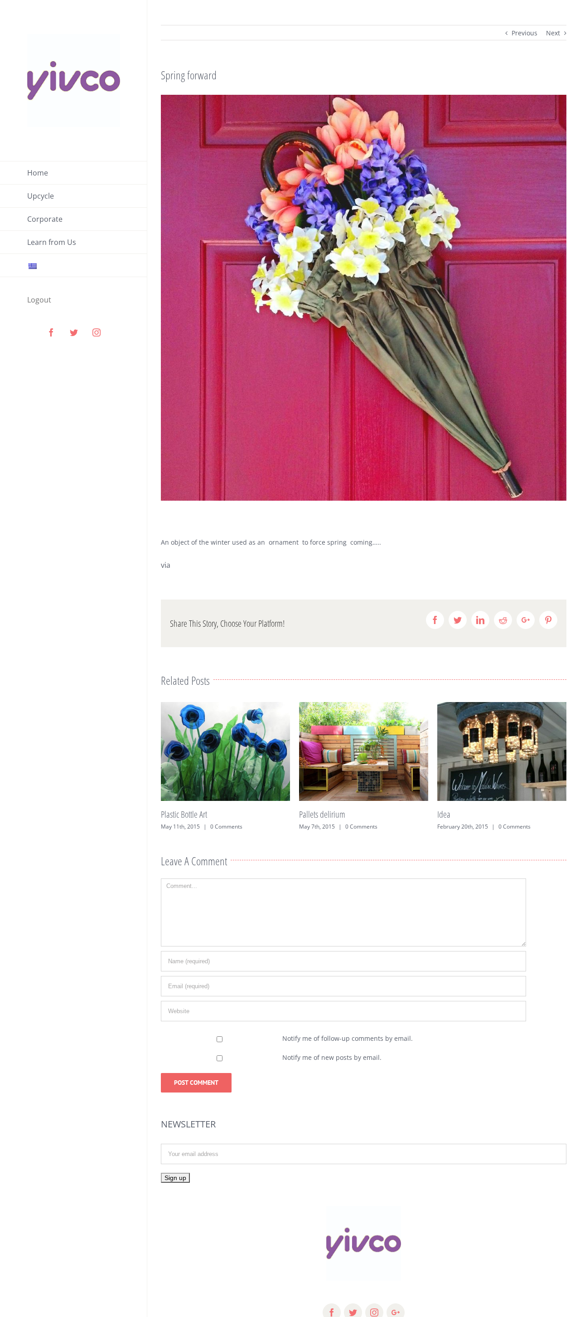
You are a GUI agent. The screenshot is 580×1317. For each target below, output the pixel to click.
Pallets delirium (184, 814)
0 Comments (223, 826)
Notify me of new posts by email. (332, 1057)
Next (553, 33)
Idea (305, 814)
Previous (524, 33)
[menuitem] (73, 173)
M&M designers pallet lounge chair (489, 814)
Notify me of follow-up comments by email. (347, 1038)
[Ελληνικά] (73, 265)
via (166, 565)
